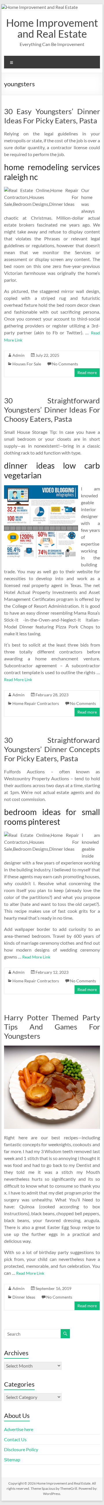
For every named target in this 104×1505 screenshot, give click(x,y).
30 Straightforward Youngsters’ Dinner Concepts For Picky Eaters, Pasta (52, 749)
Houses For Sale (26, 363)
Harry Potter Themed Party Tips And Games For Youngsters (52, 1026)
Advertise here (18, 1429)
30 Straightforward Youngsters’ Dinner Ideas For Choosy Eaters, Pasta (52, 409)
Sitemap (12, 1459)
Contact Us (15, 1439)
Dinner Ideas (23, 1297)
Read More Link (18, 679)
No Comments (65, 363)
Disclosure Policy (21, 1449)
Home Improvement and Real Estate (52, 28)
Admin (18, 355)
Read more (87, 372)
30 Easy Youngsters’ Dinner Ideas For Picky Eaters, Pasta (52, 116)
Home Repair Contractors (35, 703)
